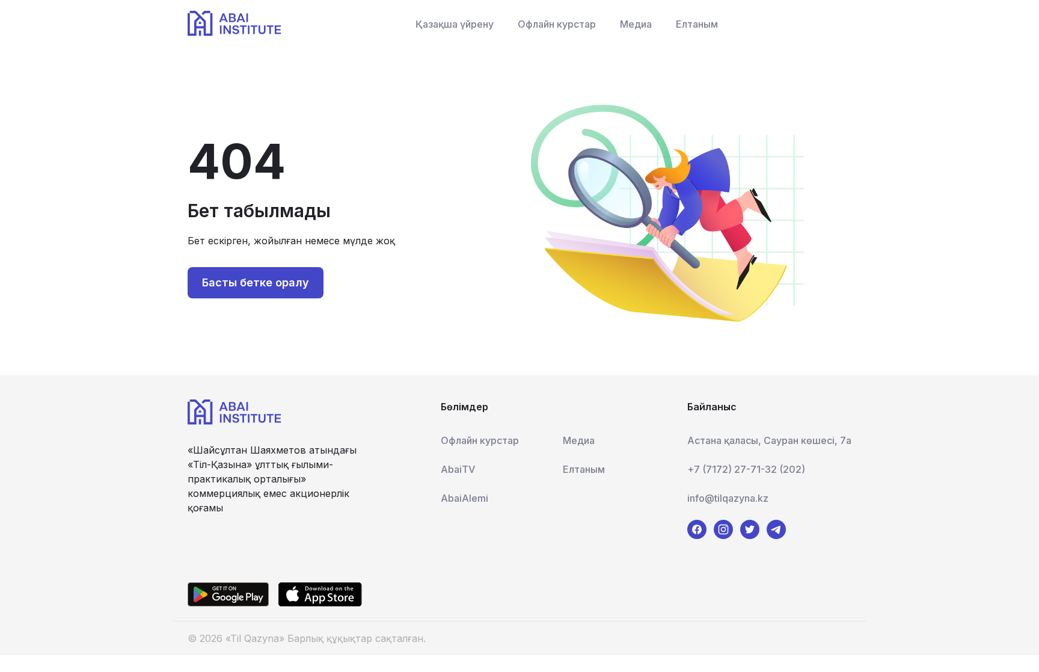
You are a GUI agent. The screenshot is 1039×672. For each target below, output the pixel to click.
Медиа (636, 24)
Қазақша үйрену (454, 24)
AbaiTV (458, 469)
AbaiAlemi (464, 498)
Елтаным (697, 24)
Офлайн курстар (557, 24)
